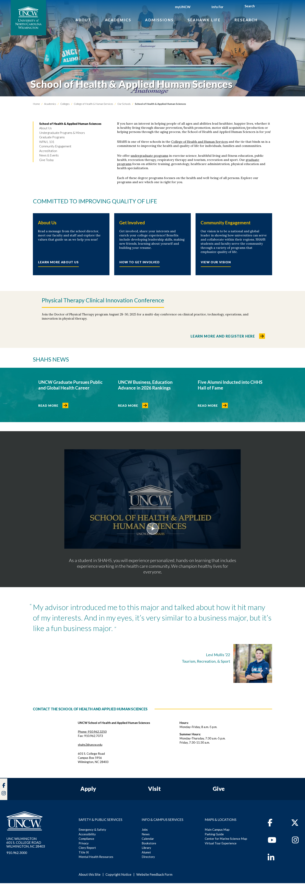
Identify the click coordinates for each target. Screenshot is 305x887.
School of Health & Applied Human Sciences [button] (70, 123)
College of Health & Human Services (93, 103)
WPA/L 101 (46, 142)
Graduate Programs (52, 137)
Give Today (46, 160)
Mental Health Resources (96, 857)
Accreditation (48, 151)
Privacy (84, 843)
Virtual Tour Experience (221, 843)
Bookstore (149, 843)
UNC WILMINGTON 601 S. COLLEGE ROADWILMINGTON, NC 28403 (25, 842)
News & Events (49, 155)
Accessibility (87, 834)
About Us (45, 128)
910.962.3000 (16, 853)
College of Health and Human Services (199, 142)
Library (146, 847)
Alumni (146, 852)
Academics (118, 20)
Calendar (148, 838)
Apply (88, 788)
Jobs (145, 829)
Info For (217, 7)
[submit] (258, 6)
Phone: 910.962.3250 (92, 731)
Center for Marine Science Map (226, 838)
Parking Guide (214, 834)
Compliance (86, 838)
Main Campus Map (217, 829)
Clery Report (87, 847)
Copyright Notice (118, 874)
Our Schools (124, 103)
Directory (148, 857)
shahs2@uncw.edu (90, 744)
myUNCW (182, 7)
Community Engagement (55, 146)
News (146, 834)
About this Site (90, 874)
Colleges (65, 103)
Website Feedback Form (154, 874)
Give (219, 788)
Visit (154, 788)
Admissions (159, 20)
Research (246, 20)
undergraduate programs (149, 156)
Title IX (84, 852)
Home (36, 103)
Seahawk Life (204, 20)
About (83, 20)
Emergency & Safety (92, 829)
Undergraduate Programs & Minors (62, 133)
